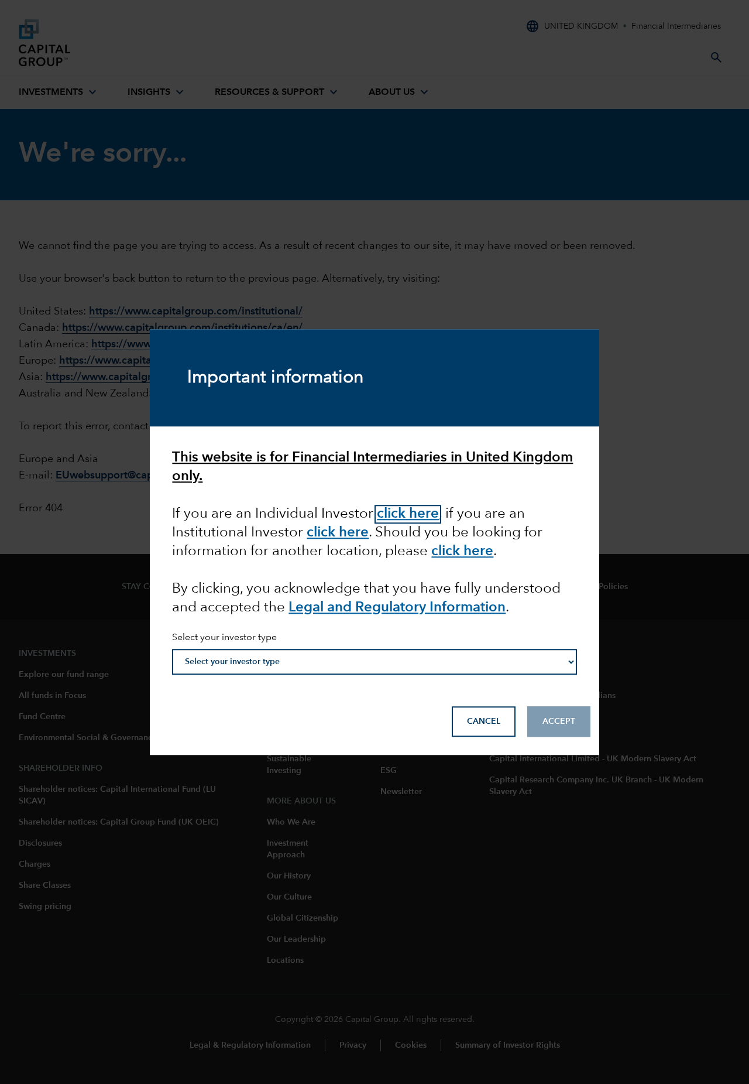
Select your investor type (224, 637)
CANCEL (483, 721)
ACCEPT (558, 721)
